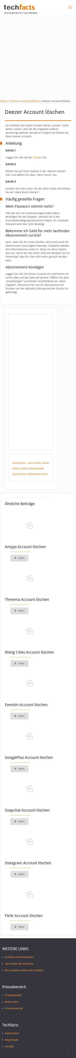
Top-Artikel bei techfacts (19, 963)
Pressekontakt (13, 995)
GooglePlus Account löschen (29, 757)
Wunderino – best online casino (30, 463)
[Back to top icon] (68, 1050)
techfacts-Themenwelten (19, 957)
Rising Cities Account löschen (29, 652)
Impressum (11, 1039)
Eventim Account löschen (26, 704)
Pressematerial (14, 1008)
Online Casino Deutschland (28, 468)
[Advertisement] (38, 54)
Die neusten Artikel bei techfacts (24, 970)
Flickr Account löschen (24, 915)
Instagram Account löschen (28, 863)
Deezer (37, 157)
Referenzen (11, 1001)
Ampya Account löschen (25, 546)
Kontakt (9, 1046)
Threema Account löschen (27, 599)
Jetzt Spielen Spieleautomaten (30, 474)
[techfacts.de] (19, 8)
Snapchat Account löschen (27, 810)
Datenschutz (12, 1033)
